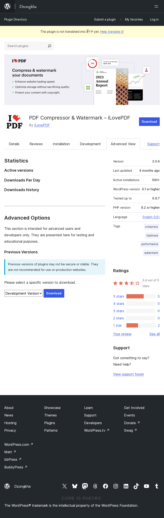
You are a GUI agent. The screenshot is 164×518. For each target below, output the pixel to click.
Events (129, 415)
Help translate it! (112, 31)
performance (149, 244)
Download (149, 121)
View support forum (128, 374)
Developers (93, 423)
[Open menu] (157, 6)
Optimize (152, 235)
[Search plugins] (49, 46)
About (9, 408)
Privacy (10, 430)
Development (90, 144)
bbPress (13, 459)
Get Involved (134, 408)
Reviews (36, 144)
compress (151, 226)
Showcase (52, 408)
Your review (122, 334)
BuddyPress (16, 467)
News (8, 415)
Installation (61, 144)
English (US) (151, 217)
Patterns (51, 430)
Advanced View (123, 144)
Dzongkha (22, 486)
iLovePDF (42, 125)
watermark (151, 252)
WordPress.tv (97, 430)
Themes (50, 415)
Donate (132, 423)
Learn (88, 408)
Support (153, 144)
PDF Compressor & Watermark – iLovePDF (79, 118)
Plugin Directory (15, 19)
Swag (130, 430)
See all (154, 334)
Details (14, 144)
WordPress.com (18, 444)
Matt (10, 452)
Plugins (49, 423)
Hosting (10, 423)
